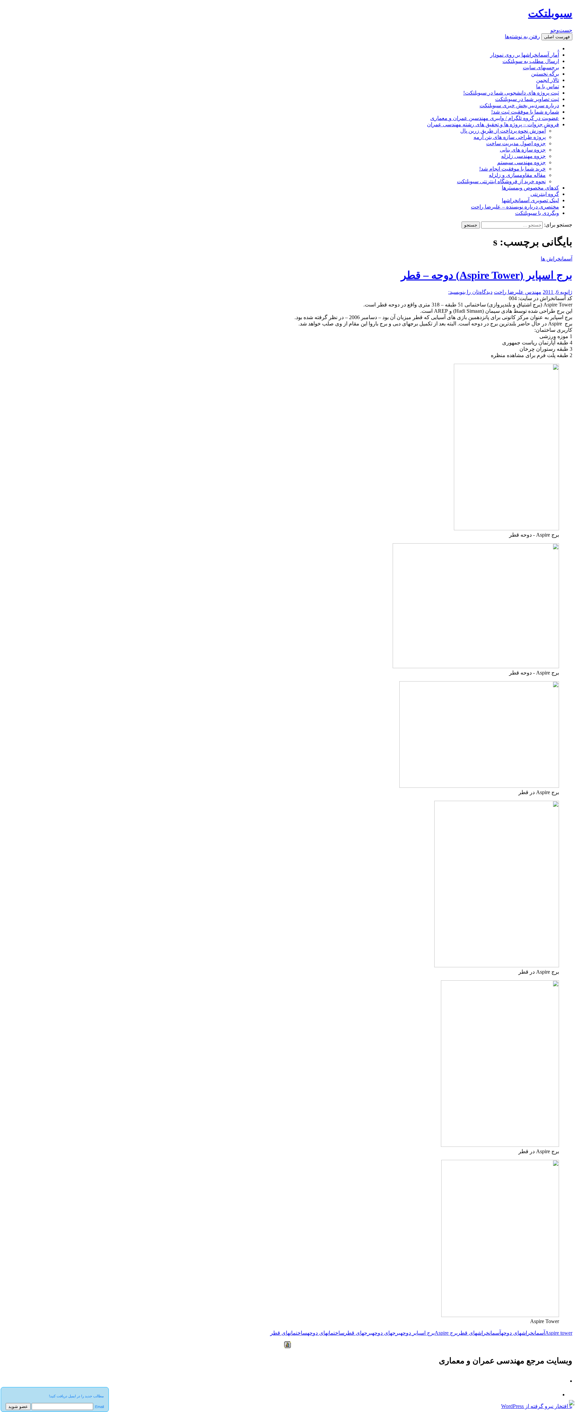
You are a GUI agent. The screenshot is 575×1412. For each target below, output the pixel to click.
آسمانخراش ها (556, 258)
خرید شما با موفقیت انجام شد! (512, 169)
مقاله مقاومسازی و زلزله (517, 175)
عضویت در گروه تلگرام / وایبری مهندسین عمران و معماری (494, 118)
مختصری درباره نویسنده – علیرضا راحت (515, 207)
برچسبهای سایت (541, 67)
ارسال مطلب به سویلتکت (530, 61)
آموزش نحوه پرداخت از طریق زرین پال (503, 131)
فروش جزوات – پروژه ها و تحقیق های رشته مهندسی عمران (493, 124)
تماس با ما (547, 86)
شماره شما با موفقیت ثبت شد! (525, 112)
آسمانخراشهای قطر (479, 1333)
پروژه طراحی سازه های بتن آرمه (510, 137)
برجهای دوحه (386, 1333)
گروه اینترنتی (544, 194)
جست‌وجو (561, 30)
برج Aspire (446, 1333)
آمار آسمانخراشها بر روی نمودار (524, 55)
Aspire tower (558, 1333)
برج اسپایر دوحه (417, 1333)
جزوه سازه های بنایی (523, 150)
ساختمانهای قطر (288, 1333)
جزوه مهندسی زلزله (523, 156)
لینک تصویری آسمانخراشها (530, 200)
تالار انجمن (547, 80)
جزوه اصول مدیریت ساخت (516, 143)
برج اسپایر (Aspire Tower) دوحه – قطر (486, 275)
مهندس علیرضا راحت (517, 292)
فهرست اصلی (557, 36)
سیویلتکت (550, 13)
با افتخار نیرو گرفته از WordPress (536, 1406)
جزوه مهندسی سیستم (521, 162)
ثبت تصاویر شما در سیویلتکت (527, 99)
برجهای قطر (358, 1333)
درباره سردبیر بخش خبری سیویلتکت (519, 105)
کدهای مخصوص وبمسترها (530, 188)
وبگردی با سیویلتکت (537, 213)
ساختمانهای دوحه (325, 1333)
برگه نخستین (545, 74)
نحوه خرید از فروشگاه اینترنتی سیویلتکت (501, 181)
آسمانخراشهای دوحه (523, 1333)
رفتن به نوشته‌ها (522, 36)
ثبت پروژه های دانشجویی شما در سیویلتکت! (511, 93)
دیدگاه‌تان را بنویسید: (470, 292)
